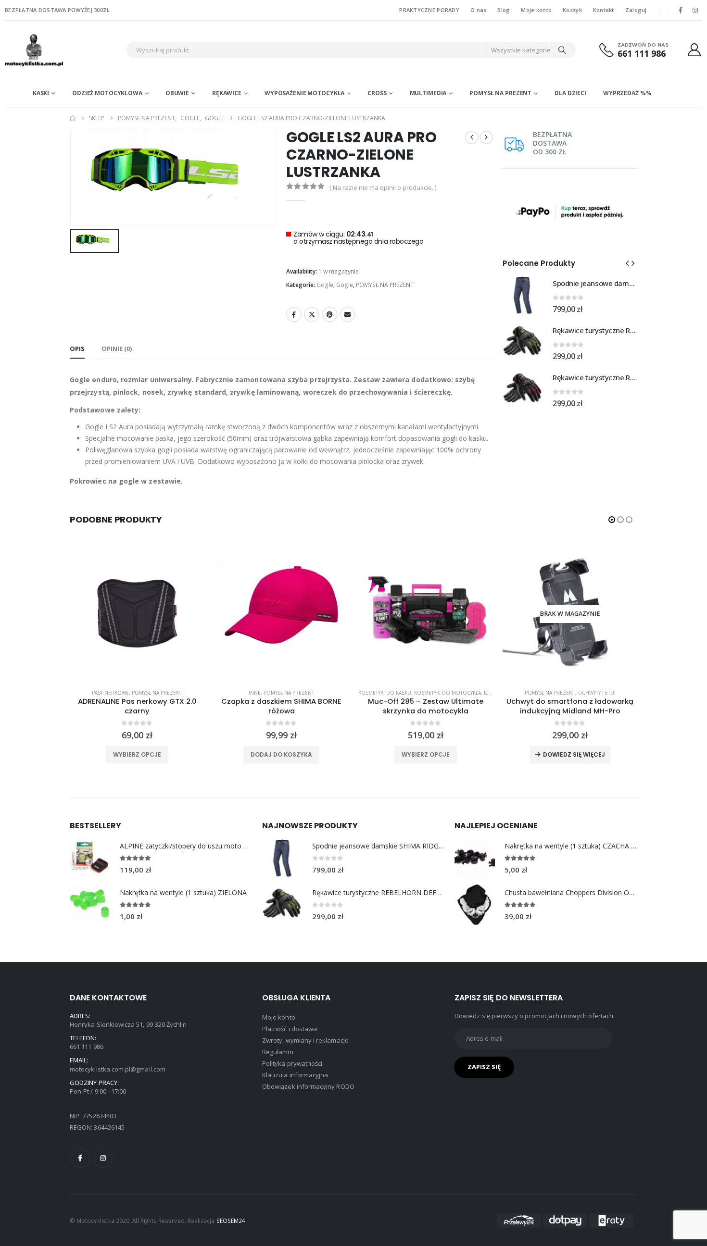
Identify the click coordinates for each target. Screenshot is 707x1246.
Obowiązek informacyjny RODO (308, 1086)
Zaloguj (636, 9)
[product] (137, 614)
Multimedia (428, 93)
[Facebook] (680, 10)
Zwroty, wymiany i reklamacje (305, 1040)
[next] (486, 137)
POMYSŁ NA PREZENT (500, 93)
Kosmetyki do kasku (384, 692)
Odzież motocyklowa (107, 93)
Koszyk (572, 9)
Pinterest (330, 314)
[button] (627, 263)
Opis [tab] (77, 348)
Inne (255, 692)
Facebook (294, 314)
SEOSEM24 (231, 1220)
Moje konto (536, 9)
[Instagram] (695, 10)
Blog (503, 9)
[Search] (562, 50)
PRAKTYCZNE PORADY (429, 9)
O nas (478, 9)
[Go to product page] (523, 295)
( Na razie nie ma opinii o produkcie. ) (382, 187)
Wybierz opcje (137, 754)
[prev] (472, 137)
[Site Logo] (63, 50)
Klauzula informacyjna (295, 1075)
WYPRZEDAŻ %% (627, 93)
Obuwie (177, 93)
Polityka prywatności (292, 1063)
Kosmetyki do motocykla (447, 692)
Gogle (324, 285)
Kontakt (603, 9)
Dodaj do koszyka (281, 754)
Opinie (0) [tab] (116, 348)
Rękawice (226, 93)
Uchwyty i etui (597, 692)
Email (347, 314)
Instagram (103, 1158)
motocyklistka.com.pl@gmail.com (117, 1069)
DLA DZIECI (570, 93)
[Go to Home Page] (73, 118)
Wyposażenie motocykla (304, 93)
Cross (376, 93)
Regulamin (277, 1051)
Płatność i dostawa (289, 1028)
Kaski (41, 93)
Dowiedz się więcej (574, 754)
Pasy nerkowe (110, 692)
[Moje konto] (694, 49)
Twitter (311, 314)
